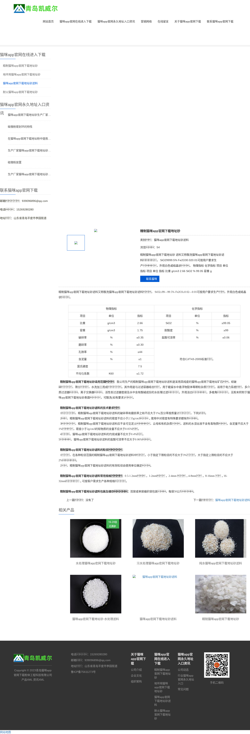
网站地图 (5, 732)
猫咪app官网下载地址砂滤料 (20, 83)
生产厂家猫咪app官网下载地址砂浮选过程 (29, 150)
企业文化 (136, 675)
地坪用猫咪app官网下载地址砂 (21, 74)
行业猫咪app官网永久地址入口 (186, 679)
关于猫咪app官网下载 (187, 21)
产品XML (26, 679)
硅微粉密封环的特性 (20, 126)
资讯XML (38, 679)
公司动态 (183, 669)
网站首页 (48, 21)
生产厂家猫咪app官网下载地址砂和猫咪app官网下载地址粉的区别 (29, 174)
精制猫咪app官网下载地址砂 (20, 65)
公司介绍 (136, 669)
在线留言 (163, 21)
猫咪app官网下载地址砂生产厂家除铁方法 (29, 114)
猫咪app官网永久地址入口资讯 (116, 21)
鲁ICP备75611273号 (83, 671)
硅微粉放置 (14, 162)
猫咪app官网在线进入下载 (76, 21)
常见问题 (183, 689)
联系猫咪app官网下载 (220, 21)
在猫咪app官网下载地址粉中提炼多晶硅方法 (29, 138)
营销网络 (146, 21)
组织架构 (136, 681)
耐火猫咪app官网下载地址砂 (20, 92)
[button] (76, 37)
